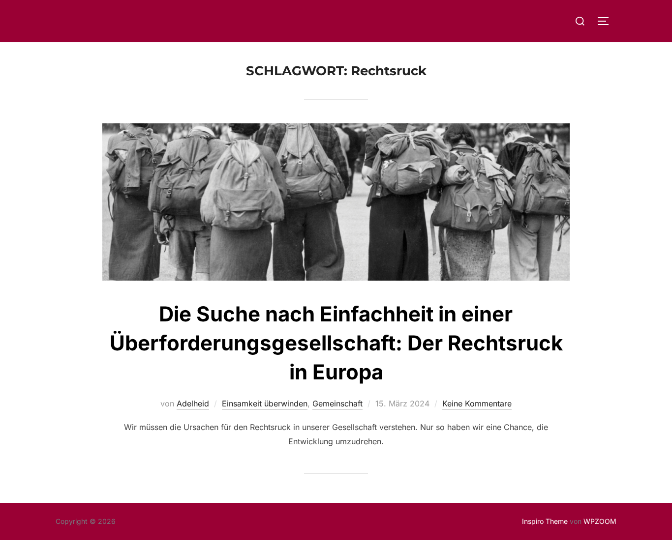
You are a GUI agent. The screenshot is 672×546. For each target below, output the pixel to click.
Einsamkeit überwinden (264, 403)
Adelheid (193, 403)
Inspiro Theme (545, 521)
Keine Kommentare (477, 403)
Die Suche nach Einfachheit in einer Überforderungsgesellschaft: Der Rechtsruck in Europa (336, 342)
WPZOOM (599, 521)
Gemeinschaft (337, 403)
